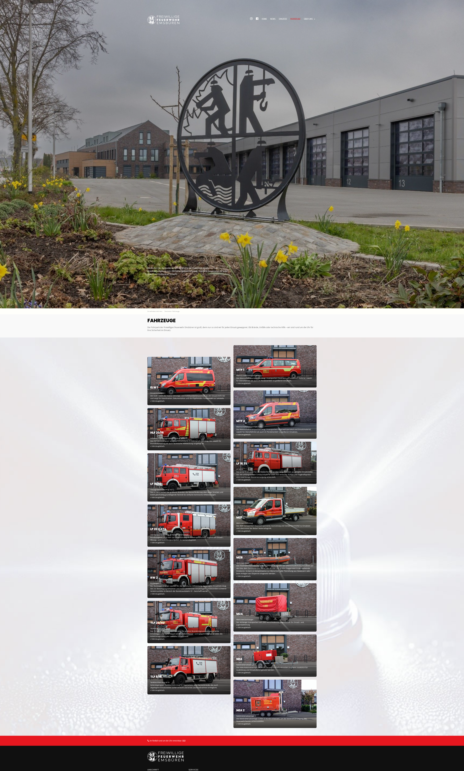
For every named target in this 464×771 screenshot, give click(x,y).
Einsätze (283, 19)
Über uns (309, 19)
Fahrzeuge (295, 19)
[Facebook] (257, 18)
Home (264, 19)
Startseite (167, 311)
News (273, 19)
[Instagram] (251, 18)
